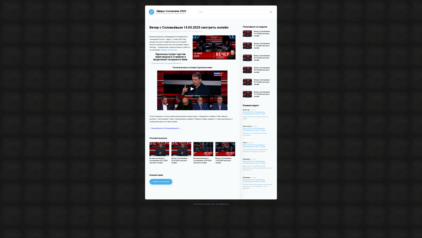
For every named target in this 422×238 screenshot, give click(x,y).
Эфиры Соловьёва (168, 50)
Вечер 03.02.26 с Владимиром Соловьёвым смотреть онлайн (254, 113)
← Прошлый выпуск (157, 63)
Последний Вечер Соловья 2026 (168, 31)
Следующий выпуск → (174, 63)
